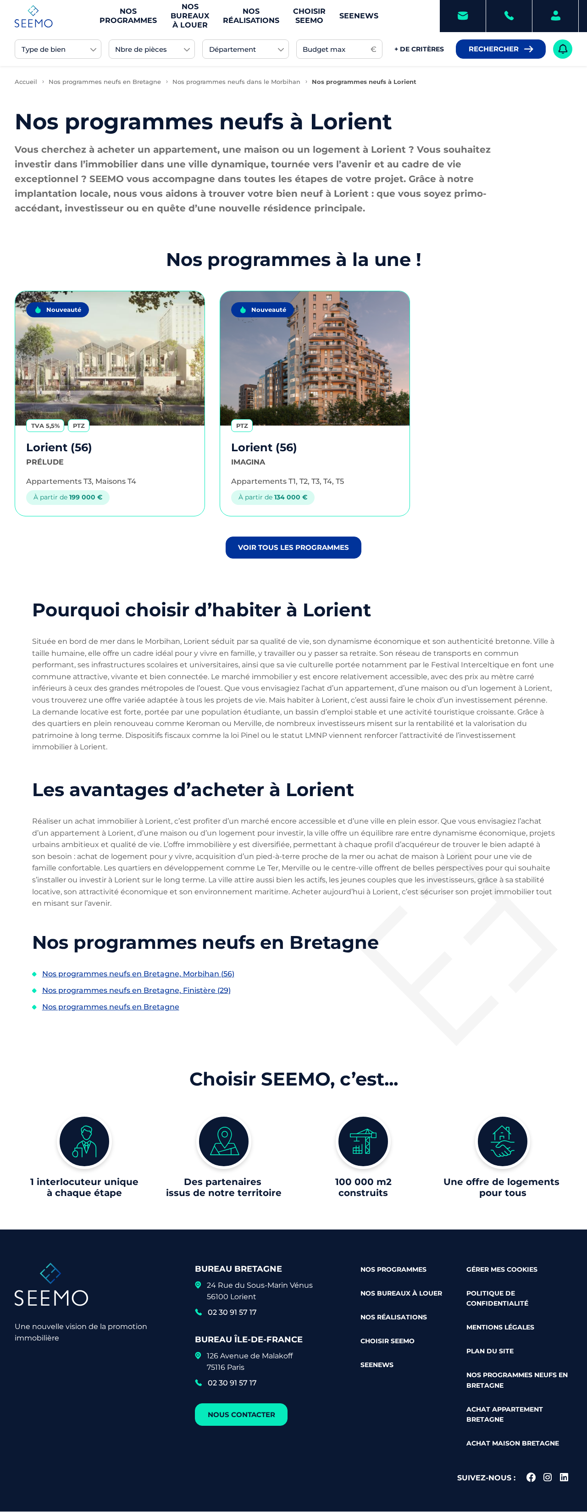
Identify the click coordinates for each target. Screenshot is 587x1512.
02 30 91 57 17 (232, 1312)
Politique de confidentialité (497, 1298)
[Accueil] (34, 16)
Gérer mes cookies (501, 1269)
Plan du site (490, 1351)
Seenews (358, 15)
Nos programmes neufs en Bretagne (110, 1006)
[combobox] (58, 49)
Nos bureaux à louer (190, 15)
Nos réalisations (251, 16)
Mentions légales (500, 1327)
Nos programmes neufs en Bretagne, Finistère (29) (136, 990)
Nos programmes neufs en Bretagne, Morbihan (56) (138, 973)
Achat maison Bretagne (512, 1443)
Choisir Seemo (309, 16)
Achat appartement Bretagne (504, 1414)
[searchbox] (54, 49)
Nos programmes (128, 16)
